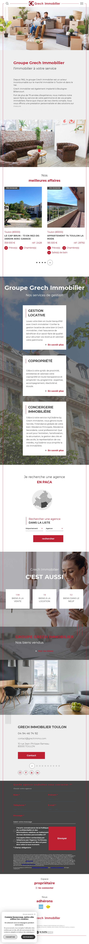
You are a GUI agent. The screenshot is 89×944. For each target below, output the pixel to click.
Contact (86, 281)
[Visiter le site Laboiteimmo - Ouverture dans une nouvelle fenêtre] (44, 934)
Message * (18, 816)
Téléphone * (19, 805)
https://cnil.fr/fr (29, 861)
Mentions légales (40, 927)
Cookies (72, 927)
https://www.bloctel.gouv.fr (28, 864)
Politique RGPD (64, 927)
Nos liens (55, 927)
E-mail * (52, 805)
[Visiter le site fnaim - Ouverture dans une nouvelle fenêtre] (48, 906)
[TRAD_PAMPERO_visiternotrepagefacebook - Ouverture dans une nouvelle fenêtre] (26, 772)
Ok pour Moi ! (28, 937)
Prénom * (53, 795)
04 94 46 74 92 (28, 733)
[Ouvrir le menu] (82, 3)
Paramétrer (10, 937)
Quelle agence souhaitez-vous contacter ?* (42, 785)
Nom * (16, 795)
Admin (49, 927)
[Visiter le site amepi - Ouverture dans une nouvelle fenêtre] (41, 907)
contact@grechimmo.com (32, 738)
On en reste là (28, 914)
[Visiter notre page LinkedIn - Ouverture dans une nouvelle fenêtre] (37, 772)
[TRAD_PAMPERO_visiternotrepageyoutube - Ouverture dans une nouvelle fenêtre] (32, 772)
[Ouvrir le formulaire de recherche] (7, 3)
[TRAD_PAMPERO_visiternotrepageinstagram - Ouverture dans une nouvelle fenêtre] (20, 772)
